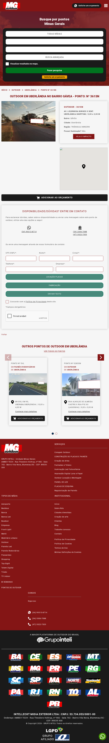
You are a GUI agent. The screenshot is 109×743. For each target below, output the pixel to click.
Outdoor (16, 90)
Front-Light (6, 530)
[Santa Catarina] (16, 680)
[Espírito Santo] (54, 657)
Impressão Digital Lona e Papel (68, 474)
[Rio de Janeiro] (35, 692)
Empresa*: (60, 264)
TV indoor (5, 576)
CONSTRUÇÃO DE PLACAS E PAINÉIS (70, 457)
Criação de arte (61, 517)
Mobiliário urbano (9, 538)
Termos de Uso (61, 548)
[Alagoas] (92, 692)
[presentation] (8, 357)
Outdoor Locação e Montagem (67, 478)
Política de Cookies (63, 544)
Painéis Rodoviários (10, 551)
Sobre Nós (59, 508)
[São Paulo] (35, 680)
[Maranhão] (54, 680)
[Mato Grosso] (92, 657)
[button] (84, 166)
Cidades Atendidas (62, 513)
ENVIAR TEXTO (54, 294)
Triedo (4, 572)
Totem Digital (7, 568)
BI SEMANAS (7, 582)
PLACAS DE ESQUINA (63, 486)
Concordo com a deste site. (33, 302)
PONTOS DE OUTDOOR (11, 588)
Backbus (5, 508)
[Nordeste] (92, 680)
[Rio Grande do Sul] (92, 668)
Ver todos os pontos (54, 351)
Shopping (5, 559)
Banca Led (6, 517)
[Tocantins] (73, 692)
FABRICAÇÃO (54, 285)
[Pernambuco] (73, 668)
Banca (4, 513)
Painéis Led (6, 547)
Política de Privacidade (36, 302)
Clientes (58, 521)
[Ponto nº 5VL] (28, 384)
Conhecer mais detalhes (26, 412)
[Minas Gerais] (35, 668)
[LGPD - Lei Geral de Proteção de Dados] (54, 730)
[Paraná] (54, 668)
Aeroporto (5, 504)
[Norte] (73, 680)
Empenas (5, 525)
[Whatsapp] (29, 612)
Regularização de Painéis (65, 491)
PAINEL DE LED (61, 482)
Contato (58, 534)
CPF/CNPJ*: (11, 253)
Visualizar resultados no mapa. (24, 64)
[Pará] (16, 692)
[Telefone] (29, 618)
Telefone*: (10, 264)
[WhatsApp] (102, 736)
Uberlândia (31, 90)
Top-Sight (5, 564)
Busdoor (5, 521)
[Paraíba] (54, 704)
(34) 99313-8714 (29, 232)
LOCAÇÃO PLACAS (54, 277)
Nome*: (42, 253)
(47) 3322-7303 (80, 235)
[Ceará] (35, 657)
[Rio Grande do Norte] (54, 692)
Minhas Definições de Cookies (67, 552)
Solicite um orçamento (88, 6)
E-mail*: (76, 253)
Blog (56, 525)
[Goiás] (73, 657)
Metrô (4, 534)
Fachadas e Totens (62, 465)
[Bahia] (16, 657)
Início (4, 90)
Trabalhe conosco (62, 530)
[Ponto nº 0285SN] (81, 384)
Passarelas (6, 555)
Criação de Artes (61, 461)
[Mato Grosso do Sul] (16, 668)
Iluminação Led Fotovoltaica (67, 469)
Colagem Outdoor (62, 452)
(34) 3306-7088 (80, 232)
